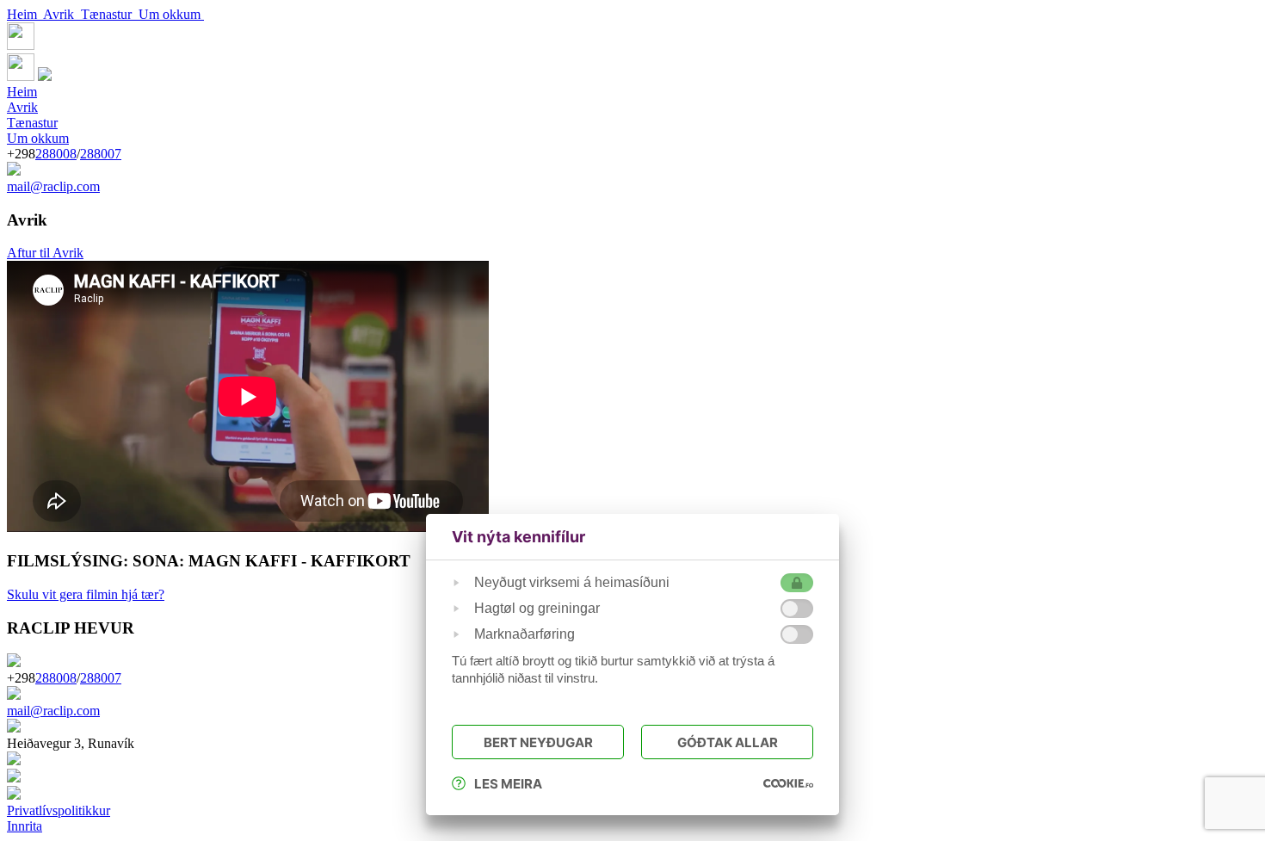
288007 (100, 153)
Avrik (62, 14)
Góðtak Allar (727, 742)
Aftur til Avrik (45, 252)
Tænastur (110, 14)
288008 (56, 153)
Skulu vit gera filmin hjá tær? (85, 594)
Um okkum (171, 14)
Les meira (508, 784)
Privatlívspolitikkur (58, 810)
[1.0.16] (788, 783)
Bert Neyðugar (538, 742)
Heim (25, 14)
